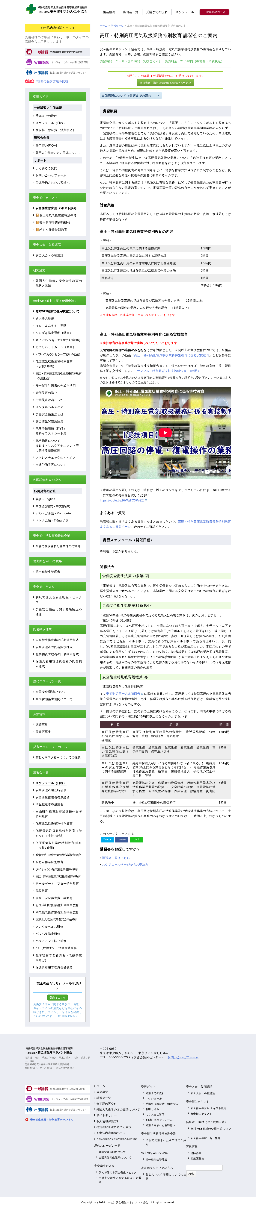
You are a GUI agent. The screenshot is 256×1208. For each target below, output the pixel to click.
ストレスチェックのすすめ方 (56, 457)
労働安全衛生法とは (49, 414)
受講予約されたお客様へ (53, 182)
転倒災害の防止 (46, 392)
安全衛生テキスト (201, 1113)
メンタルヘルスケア (49, 407)
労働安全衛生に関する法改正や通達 (120, 1179)
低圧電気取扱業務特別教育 (54, 823)
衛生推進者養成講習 (49, 804)
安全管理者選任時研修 (51, 790)
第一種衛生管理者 (48, 571)
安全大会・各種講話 (49, 255)
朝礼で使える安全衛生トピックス (119, 1172)
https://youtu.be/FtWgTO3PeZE (122, 500)
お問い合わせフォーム (51, 175)
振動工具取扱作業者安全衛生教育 (57, 919)
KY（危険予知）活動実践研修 (56, 948)
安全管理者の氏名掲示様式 (54, 647)
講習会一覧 (130, 12)
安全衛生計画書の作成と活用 (56, 385)
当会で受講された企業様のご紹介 (58, 546)
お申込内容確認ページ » (57, 27)
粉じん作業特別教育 (49, 862)
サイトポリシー (107, 1115)
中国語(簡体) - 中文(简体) (53, 506)
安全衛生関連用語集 (49, 421)
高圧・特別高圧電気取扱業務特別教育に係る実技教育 (171, 355)
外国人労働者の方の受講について (58, 152)
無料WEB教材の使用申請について (57, 311)
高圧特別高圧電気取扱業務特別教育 (58, 876)
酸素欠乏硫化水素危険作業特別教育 (58, 855)
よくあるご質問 (46, 168)
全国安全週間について (51, 691)
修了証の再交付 (46, 145)
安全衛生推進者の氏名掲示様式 (57, 640)
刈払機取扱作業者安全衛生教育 (57, 912)
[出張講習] (57, 76)
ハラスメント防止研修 (51, 940)
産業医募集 (43, 731)
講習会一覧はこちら (116, 858)
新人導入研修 (45, 318)
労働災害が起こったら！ (53, 399)
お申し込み (152, 1109)
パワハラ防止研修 (48, 933)
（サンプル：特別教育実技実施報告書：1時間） (167, 370)
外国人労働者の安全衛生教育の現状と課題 (117, 1139)
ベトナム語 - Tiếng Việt (52, 520)
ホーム (101, 1086)
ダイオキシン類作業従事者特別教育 (57, 869)
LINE (136, 839)
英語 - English (45, 499)
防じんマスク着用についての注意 (58, 757)
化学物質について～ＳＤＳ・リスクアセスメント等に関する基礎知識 (57, 445)
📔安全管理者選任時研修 (53, 222)
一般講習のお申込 (214, 11)
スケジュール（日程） (51, 123)
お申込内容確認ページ (111, 1132)
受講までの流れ (157, 12)
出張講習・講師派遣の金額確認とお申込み (165, 82)
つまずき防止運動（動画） (54, 332)
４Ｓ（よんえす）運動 (51, 325)
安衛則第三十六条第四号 (123, 693)
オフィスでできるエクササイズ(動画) (58, 340)
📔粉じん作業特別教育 (51, 229)
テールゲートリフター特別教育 (57, 883)
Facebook (122, 840)
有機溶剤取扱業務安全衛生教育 (57, 905)
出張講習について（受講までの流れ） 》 (131, 95)
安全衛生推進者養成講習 (53, 797)
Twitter (107, 839)
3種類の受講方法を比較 (52, 81)
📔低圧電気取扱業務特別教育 (56, 215)
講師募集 (42, 724)
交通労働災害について (51, 464)
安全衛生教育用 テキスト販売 (56, 208)
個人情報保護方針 (108, 1121)
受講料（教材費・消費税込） (56, 130)
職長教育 (42, 890)
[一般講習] (57, 55)
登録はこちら (57, 997)
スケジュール (184, 12)
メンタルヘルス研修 (49, 926)
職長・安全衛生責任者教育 (54, 898)
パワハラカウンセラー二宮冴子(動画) (58, 354)
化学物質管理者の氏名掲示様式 (57, 654)
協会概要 (109, 12)
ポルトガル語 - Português (53, 513)
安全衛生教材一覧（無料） (207, 1138)
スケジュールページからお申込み (125, 864)
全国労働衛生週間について (54, 699)
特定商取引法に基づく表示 (114, 1127)
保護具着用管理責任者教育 (54, 967)
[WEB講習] (57, 66)
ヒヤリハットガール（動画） (56, 347)
